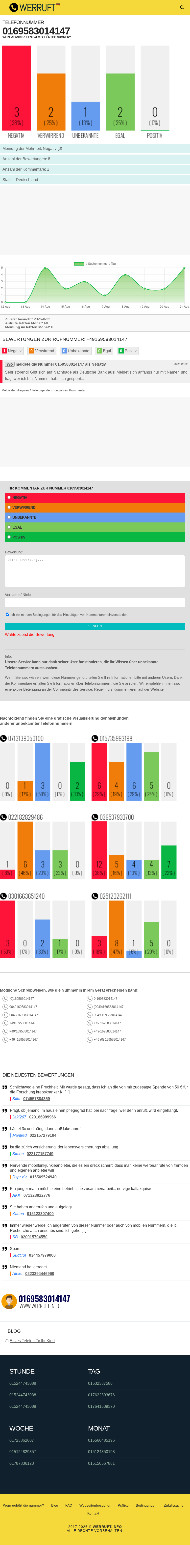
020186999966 (42, 1117)
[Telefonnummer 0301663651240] (43, 957)
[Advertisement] (95, 220)
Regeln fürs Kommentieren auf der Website (129, 689)
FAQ (68, 1505)
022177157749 (40, 1154)
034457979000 (42, 1255)
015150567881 (101, 1463)
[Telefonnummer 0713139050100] (43, 799)
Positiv (18, 537)
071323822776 (37, 1195)
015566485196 (101, 1440)
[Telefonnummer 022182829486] (43, 878)
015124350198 (101, 1452)
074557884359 (36, 1099)
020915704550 (34, 1237)
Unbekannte (24, 517)
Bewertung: (14, 552)
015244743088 (22, 1383)
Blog (54, 1505)
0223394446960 (39, 1274)
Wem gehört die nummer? (23, 1505)
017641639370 (101, 1406)
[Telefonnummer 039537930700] (134, 878)
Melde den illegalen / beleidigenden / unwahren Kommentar (43, 390)
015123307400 (40, 1214)
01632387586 (100, 1383)
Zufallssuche (174, 1505)
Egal (17, 527)
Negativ (19, 497)
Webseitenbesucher (95, 1505)
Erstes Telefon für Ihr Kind (32, 1341)
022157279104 (43, 1135)
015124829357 (22, 1452)
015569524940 (43, 1177)
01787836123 (21, 1463)
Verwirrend (23, 507)
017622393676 (101, 1395)
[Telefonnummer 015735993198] (134, 799)
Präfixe (123, 1505)
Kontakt (93, 1513)
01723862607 (21, 1440)
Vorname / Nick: (18, 595)
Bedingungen (42, 615)
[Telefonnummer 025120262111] (134, 957)
